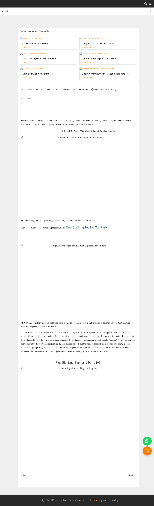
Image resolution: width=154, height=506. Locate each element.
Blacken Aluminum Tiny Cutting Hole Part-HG (105, 73)
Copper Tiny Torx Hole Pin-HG (97, 43)
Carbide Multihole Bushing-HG (38, 73)
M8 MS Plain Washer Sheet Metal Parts (88, 131)
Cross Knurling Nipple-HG (35, 43)
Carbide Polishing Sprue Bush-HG (99, 58)
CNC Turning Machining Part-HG (39, 58)
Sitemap (98, 500)
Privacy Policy (111, 500)
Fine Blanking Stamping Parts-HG (78, 362)
